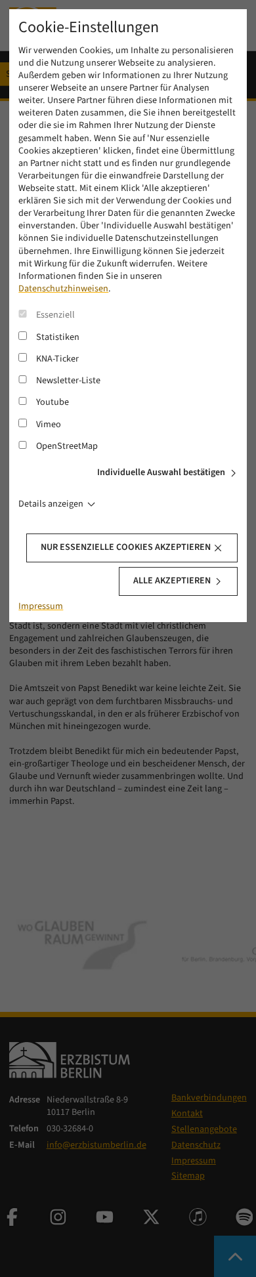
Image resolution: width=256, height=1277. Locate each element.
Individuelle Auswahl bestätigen (161, 472)
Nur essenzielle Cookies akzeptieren (126, 547)
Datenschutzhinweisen (63, 288)
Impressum (40, 606)
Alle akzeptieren (172, 580)
